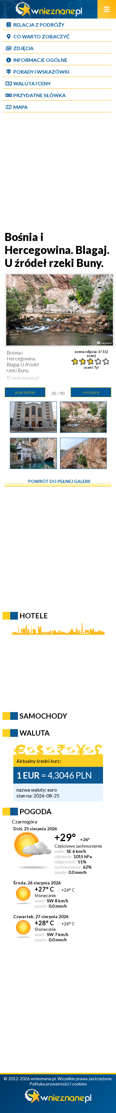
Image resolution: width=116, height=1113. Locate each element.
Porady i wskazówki (41, 72)
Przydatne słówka (39, 95)
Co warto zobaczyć (41, 36)
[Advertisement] (58, 172)
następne (91, 392)
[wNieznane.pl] (48, 14)
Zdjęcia (23, 48)
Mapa (20, 107)
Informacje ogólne (40, 60)
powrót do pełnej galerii (59, 481)
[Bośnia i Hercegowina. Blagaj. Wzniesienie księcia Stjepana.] (83, 466)
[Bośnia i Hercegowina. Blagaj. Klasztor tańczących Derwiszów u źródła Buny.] (33, 466)
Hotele (33, 615)
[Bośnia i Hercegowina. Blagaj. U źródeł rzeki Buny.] (83, 430)
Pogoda (35, 811)
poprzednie (25, 392)
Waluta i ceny (32, 83)
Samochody (43, 715)
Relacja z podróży (38, 25)
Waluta (34, 732)
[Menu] (106, 9)
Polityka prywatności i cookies (58, 1083)
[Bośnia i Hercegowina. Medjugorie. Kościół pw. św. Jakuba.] (33, 430)
